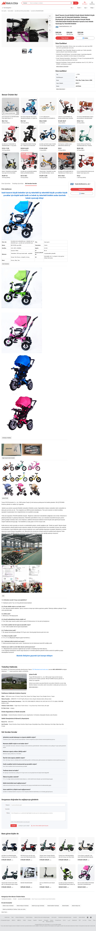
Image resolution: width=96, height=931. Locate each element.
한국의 (64, 920)
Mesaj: (8, 813)
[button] (71, 3)
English (8, 920)
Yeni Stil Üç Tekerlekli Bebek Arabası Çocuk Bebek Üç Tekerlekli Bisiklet (85, 117)
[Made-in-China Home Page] (10, 3)
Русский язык (58, 920)
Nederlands (74, 920)
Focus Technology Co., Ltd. (47, 924)
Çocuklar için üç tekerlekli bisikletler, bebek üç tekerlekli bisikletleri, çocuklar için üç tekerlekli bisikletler (29, 172)
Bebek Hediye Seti (76, 905)
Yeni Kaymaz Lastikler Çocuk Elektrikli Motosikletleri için (64, 144)
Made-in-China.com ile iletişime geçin (42, 917)
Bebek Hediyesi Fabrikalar (23, 905)
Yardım (79, 7)
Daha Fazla (4, 912)
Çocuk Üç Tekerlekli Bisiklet (37, 11)
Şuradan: (7, 809)
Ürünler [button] (25, 3)
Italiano (51, 920)
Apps (85, 7)
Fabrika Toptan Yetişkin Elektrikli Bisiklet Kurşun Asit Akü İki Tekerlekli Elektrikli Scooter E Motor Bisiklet (48, 857)
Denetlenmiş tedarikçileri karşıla (64, 917)
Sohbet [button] (86, 38)
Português (46, 920)
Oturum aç (92, 4)
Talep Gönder (65, 38)
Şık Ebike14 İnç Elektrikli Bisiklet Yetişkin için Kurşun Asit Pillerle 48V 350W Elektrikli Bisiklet (10, 857)
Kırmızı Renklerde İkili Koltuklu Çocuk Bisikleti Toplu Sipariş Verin (85, 172)
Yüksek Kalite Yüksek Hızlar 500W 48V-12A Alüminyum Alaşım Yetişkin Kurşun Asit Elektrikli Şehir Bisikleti (10, 884)
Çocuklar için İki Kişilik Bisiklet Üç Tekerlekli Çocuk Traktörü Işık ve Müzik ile (65, 172)
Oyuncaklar (10, 11)
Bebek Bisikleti (65, 905)
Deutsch (40, 920)
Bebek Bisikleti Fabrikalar (53, 905)
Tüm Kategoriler (7, 7)
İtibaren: (8, 805)
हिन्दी (79, 920)
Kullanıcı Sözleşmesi (20, 917)
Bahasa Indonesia (49, 921)
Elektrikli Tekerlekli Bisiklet (26, 882)
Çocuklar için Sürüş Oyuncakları (22, 11)
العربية (69, 920)
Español (35, 920)
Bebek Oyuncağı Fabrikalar (38, 905)
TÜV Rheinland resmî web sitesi (40, 669)
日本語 (24, 920)
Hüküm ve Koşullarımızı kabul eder (82, 925)
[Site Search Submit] (75, 3)
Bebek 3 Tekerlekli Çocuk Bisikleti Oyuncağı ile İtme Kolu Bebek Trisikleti (9, 172)
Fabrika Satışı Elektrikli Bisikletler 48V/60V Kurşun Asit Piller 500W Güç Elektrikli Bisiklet (66, 857)
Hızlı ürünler (54, 917)
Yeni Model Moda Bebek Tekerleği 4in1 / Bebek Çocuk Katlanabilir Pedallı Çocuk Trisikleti (28, 145)
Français (29, 920)
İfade (12, 917)
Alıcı (72, 7)
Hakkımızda (7, 917)
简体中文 (13, 920)
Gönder (14, 825)
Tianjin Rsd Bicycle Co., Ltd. (65, 26)
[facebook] (87, 917)
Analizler (75, 917)
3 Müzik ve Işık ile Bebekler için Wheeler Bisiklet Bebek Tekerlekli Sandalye (65, 117)
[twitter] (90, 917)
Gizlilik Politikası (29, 917)
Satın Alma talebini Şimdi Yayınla (39, 825)
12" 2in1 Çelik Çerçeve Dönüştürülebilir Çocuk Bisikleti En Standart (47, 117)
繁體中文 (19, 920)
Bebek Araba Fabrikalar (8, 905)
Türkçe (89, 920)
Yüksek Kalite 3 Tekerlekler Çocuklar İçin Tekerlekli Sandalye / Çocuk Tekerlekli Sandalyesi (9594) (47, 172)
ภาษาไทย (84, 920)
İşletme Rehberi (82, 917)
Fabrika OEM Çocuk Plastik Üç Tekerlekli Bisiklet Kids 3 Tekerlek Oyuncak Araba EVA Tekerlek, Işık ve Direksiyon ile (85, 145)
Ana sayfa (4, 11)
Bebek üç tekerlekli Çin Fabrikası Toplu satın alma (14, 909)
